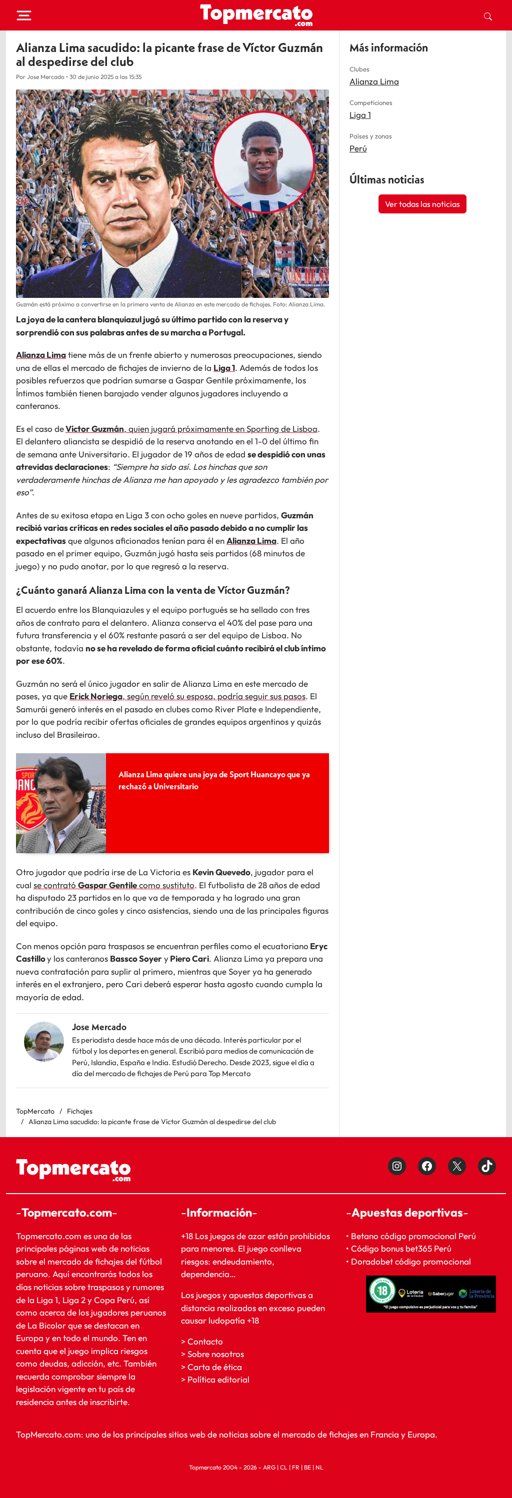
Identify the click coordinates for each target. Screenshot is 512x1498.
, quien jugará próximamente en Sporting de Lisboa (221, 428)
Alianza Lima (374, 81)
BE (307, 1467)
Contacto (205, 1341)
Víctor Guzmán (95, 428)
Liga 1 (360, 114)
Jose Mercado (99, 1027)
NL (320, 1467)
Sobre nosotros (216, 1354)
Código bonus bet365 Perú (401, 1248)
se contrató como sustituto (114, 885)
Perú (358, 148)
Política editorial (219, 1379)
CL (284, 1467)
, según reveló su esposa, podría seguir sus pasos (188, 696)
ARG (269, 1467)
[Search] (488, 15)
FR (296, 1467)
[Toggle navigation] (24, 15)
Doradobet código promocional (411, 1261)
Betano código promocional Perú (413, 1236)
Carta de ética (215, 1367)
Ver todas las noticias (422, 204)
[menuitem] (488, 15)
